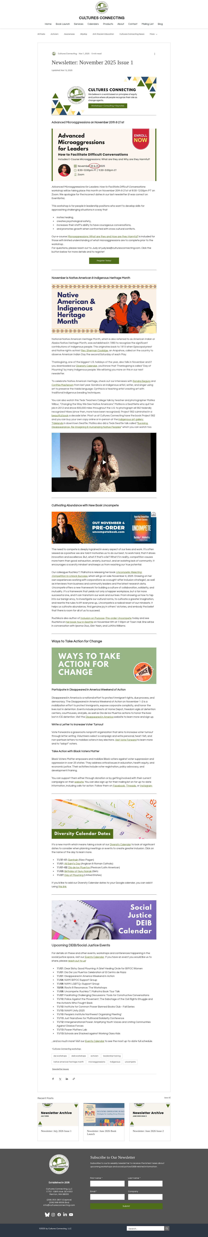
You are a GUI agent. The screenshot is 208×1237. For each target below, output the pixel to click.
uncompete (130, 1062)
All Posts (41, 34)
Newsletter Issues (60, 1069)
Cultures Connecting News (132, 34)
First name (96, 1178)
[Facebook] (59, 1214)
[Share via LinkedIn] (67, 1078)
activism (94, 1056)
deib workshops (78, 1056)
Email (93, 1191)
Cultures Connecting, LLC (59, 1189)
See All (167, 1098)
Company (133, 1191)
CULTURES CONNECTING (101, 18)
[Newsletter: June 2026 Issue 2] (149, 1114)
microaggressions (96, 1062)
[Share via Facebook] (53, 1078)
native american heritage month (68, 1062)
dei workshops (60, 1056)
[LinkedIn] (65, 1214)
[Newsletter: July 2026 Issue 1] (58, 1114)
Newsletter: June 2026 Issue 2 (148, 1131)
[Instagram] (53, 1214)
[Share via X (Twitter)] (60, 1078)
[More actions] (154, 53)
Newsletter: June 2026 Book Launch (101, 1132)
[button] (78, 24)
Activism (54, 34)
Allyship (83, 34)
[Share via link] (73, 1078)
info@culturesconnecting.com (59, 1205)
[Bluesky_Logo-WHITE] (47, 1214)
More (152, 34)
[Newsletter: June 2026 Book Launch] (104, 1114)
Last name (134, 1178)
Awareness (69, 34)
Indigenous (115, 1062)
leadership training (112, 1056)
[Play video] (104, 462)
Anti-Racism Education (103, 34)
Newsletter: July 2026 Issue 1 (56, 1131)
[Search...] (166, 1228)
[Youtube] (71, 1214)
